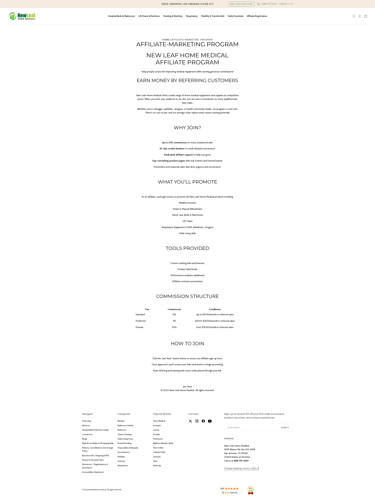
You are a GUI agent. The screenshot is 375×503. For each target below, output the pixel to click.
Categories (124, 414)
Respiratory (192, 16)
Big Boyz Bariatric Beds (163, 443)
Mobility (121, 456)
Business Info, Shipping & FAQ (95, 455)
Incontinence (124, 452)
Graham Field (159, 452)
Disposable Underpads (128, 447)
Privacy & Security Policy (93, 460)
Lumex (156, 430)
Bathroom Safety (125, 425)
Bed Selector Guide (242, 4)
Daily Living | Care (125, 438)
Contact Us (286, 4)
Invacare (157, 425)
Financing (86, 421)
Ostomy (121, 461)
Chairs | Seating (124, 434)
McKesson (158, 438)
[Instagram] (197, 421)
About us (86, 425)
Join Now (187, 386)
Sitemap (157, 465)
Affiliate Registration (257, 16)
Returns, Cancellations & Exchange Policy (97, 449)
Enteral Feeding (124, 443)
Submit (285, 427)
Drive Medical (159, 421)
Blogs (84, 438)
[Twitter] (190, 421)
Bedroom (122, 430)
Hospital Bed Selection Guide (95, 430)
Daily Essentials (235, 16)
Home (165, 39)
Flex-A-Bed (158, 447)
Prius (155, 461)
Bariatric (121, 421)
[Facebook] (203, 421)
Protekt (156, 434)
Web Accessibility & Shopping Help (97, 443)
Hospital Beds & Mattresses (121, 16)
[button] (354, 16)
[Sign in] (360, 16)
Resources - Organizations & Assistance (95, 466)
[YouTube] (210, 421)
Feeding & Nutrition (173, 16)
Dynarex (157, 456)
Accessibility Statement (93, 472)
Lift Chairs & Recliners (149, 16)
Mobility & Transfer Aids (212, 16)
